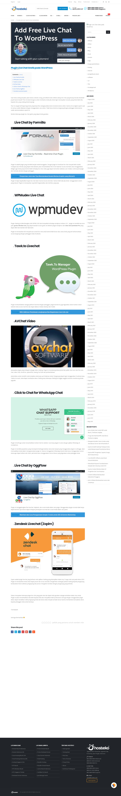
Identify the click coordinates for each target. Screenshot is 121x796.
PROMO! (108, 15)
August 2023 (91, 223)
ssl (88, 80)
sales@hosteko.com (92, 777)
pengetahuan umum (93, 74)
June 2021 (90, 312)
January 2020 (91, 366)
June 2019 (90, 387)
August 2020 (91, 346)
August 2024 (91, 181)
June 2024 (90, 188)
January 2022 (91, 288)
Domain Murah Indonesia (19, 748)
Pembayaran (99, 15)
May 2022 (90, 274)
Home (12, 15)
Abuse (64, 765)
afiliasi (89, 44)
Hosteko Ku (94, 1)
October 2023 (91, 216)
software (90, 77)
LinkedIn (19, 632)
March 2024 (91, 199)
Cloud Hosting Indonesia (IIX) (19, 759)
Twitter (16, 632)
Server (66, 15)
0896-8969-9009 (91, 763)
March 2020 (91, 360)
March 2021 (91, 322)
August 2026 (91, 99)
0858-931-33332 (91, 761)
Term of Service (67, 759)
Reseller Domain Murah (43, 765)
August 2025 (91, 140)
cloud (89, 54)
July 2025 (90, 144)
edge (89, 60)
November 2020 (92, 336)
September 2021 (92, 301)
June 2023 (90, 229)
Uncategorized (92, 87)
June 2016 (90, 414)
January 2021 (91, 329)
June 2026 (90, 106)
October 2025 (91, 133)
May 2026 (90, 109)
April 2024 (90, 195)
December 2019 (92, 370)
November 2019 (92, 373)
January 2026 (91, 123)
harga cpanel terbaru (93, 64)
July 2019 (90, 384)
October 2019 (91, 377)
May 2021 (90, 315)
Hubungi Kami (66, 748)
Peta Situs (65, 755)
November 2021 (92, 295)
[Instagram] (109, 2)
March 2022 (91, 281)
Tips (89, 84)
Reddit (33, 632)
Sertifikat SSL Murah (42, 772)
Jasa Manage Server (42, 775)
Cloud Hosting (30, 15)
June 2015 (90, 418)
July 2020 (90, 349)
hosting (90, 67)
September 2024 (92, 178)
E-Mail (58, 15)
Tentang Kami (66, 752)
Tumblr (30, 632)
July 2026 (90, 103)
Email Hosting (40, 759)
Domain (19, 15)
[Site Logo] (19, 8)
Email (26, 632)
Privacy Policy (66, 762)
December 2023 (92, 209)
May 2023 (90, 233)
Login (19, 1)
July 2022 (90, 267)
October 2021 (91, 298)
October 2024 (91, 175)
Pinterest (23, 632)
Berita (89, 47)
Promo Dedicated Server (43, 752)
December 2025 (92, 127)
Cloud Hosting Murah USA (19, 755)
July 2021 (90, 308)
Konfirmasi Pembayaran (69, 769)
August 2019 (91, 380)
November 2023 (92, 212)
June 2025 (90, 147)
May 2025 (90, 151)
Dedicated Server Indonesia (19, 775)
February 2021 (91, 325)
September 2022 (92, 260)
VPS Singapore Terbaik (18, 772)
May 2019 (90, 390)
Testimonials (86, 1)
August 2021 (91, 305)
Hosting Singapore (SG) (18, 762)
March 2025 (91, 157)
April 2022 (90, 277)
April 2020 (90, 356)
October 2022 (91, 257)
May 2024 (90, 192)
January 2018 (91, 411)
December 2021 (92, 291)
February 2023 (91, 243)
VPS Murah (15, 765)
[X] (106, 2)
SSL (51, 15)
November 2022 (92, 253)
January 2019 (91, 404)
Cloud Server (43, 15)
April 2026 (90, 113)
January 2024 (91, 205)
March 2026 (91, 116)
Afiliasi (79, 1)
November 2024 (92, 171)
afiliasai (90, 40)
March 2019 (91, 397)
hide (21, 74)
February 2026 (91, 120)
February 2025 (91, 161)
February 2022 (91, 284)
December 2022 (92, 250)
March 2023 (91, 240)
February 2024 (91, 202)
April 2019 (90, 394)
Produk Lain (76, 15)
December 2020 (92, 332)
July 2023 (90, 226)
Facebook (12, 632)
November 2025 (92, 130)
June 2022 (90, 271)
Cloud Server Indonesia (43, 755)
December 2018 (92, 408)
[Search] (108, 32)
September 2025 (92, 137)
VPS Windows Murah (17, 769)
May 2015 (90, 421)
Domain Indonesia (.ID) (18, 752)
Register (13, 1)
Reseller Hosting (41, 762)
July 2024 (90, 185)
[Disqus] (48, 662)
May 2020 (90, 353)
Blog (75, 1)
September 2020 (92, 342)
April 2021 (90, 318)
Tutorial (70, 1)
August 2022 (91, 264)
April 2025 (90, 154)
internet (90, 70)
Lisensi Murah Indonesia (43, 769)
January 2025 (91, 164)
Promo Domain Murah (43, 748)
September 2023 (92, 219)
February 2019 (91, 401)
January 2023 (91, 246)
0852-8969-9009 (91, 759)
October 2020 (91, 339)
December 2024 (92, 168)
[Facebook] (103, 2)
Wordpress (17, 69)
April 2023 (90, 236)
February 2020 (91, 363)
